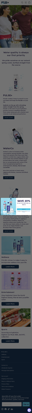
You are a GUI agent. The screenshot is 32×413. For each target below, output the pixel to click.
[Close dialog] (30, 198)
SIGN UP (23, 209)
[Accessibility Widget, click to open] (29, 410)
